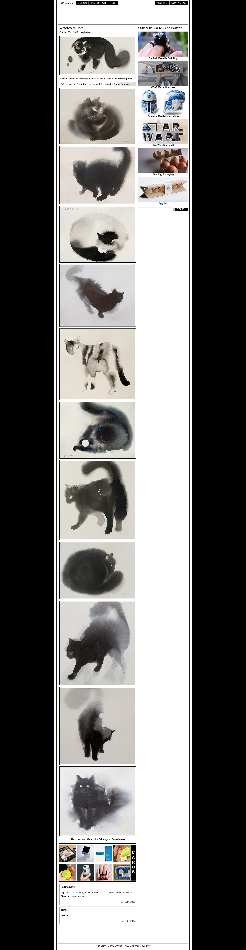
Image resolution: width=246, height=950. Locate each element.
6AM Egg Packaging (163, 174)
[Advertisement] (123, 15)
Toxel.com (66, 3)
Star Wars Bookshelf (163, 145)
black (71, 78)
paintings (84, 78)
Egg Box (163, 203)
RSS (162, 28)
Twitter (176, 28)
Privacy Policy (141, 946)
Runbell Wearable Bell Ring (163, 58)
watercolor (120, 78)
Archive (162, 3)
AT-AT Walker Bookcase (163, 87)
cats (109, 78)
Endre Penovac (122, 84)
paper (129, 78)
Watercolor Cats (71, 28)
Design (82, 3)
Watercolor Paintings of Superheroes (106, 839)
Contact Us (178, 3)
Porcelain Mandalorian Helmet (163, 116)
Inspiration (98, 3)
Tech (113, 3)
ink (76, 78)
